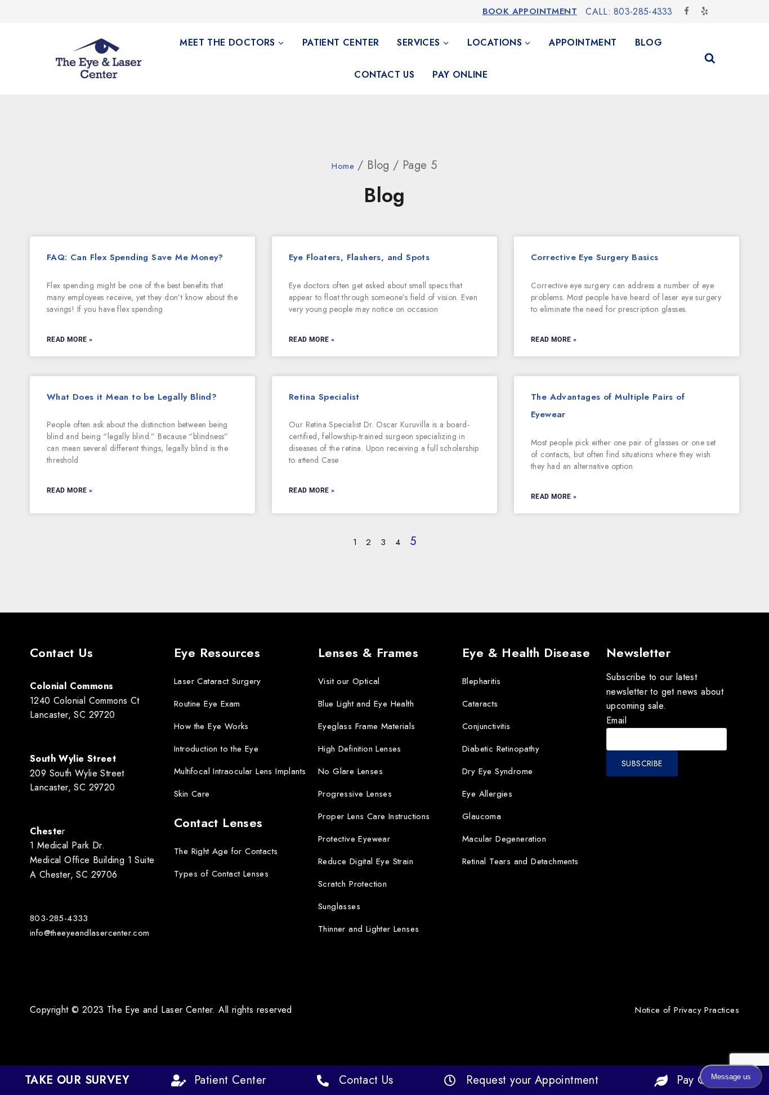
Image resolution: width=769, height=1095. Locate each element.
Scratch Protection (352, 884)
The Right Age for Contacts (226, 851)
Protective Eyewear (354, 839)
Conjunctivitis (486, 726)
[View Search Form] (710, 58)
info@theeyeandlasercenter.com (90, 933)
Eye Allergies (487, 794)
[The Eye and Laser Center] (98, 59)
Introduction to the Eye (216, 749)
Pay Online (460, 74)
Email (616, 720)
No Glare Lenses (350, 771)
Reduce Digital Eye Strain (365, 861)
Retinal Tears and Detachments (520, 861)
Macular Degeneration (504, 839)
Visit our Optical (349, 681)
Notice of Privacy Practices (687, 1010)
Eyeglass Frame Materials (366, 726)
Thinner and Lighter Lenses (368, 929)
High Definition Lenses (359, 749)
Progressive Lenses (355, 794)
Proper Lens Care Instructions (374, 816)
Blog (649, 42)
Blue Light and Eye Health (366, 704)
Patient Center (340, 42)
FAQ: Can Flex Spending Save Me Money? (135, 257)
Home (343, 166)
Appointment (582, 42)
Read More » (69, 339)
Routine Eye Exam (207, 704)
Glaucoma (481, 816)
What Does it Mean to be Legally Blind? (132, 397)
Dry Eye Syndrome (497, 771)
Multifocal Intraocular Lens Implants (240, 771)
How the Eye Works (211, 726)
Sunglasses (339, 906)
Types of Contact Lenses (221, 874)
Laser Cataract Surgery (217, 681)
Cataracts (480, 704)
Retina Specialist (324, 397)
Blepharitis (481, 681)
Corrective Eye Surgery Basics (595, 257)
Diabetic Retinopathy (500, 749)
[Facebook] (686, 11)
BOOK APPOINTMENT (529, 11)
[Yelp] (704, 11)
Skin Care (192, 794)
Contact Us (384, 74)
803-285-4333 (59, 918)
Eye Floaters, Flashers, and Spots (359, 257)
